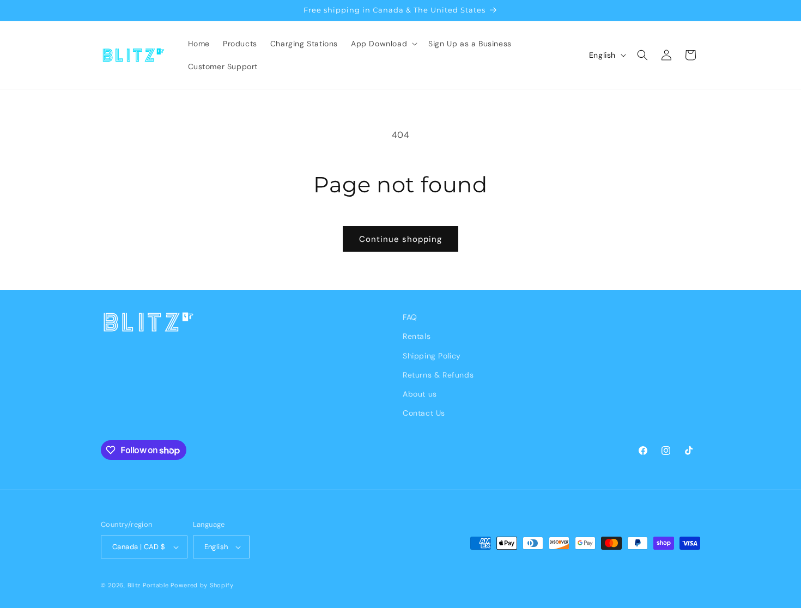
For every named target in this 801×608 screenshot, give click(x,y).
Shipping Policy (432, 356)
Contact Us (424, 413)
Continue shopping (400, 239)
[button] (383, 43)
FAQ (410, 317)
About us (420, 394)
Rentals (416, 336)
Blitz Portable (148, 585)
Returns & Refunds (438, 375)
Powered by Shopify (202, 585)
